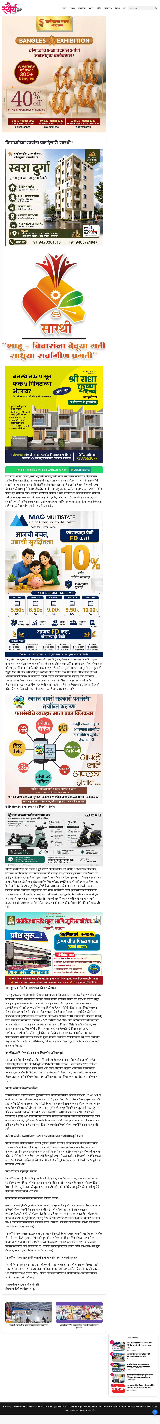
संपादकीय (107, 8)
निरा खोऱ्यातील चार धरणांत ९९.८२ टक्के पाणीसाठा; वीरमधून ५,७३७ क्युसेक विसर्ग (138, 1365)
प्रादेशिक (99, 8)
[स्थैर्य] (12, 8)
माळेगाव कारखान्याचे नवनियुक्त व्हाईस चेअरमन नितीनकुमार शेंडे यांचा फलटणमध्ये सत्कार (140, 1376)
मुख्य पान (64, 8)
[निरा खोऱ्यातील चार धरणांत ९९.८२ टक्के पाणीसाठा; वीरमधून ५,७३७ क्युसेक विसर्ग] (118, 1367)
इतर (124, 8)
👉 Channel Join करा (80, 470)
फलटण (72, 8)
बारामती (91, 8)
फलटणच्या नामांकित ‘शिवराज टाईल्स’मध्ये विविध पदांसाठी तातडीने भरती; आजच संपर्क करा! (140, 1386)
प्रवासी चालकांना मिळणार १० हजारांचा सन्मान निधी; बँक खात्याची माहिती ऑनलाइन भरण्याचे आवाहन (139, 1345)
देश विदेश (117, 8)
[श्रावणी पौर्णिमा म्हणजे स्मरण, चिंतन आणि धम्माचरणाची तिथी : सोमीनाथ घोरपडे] (118, 1357)
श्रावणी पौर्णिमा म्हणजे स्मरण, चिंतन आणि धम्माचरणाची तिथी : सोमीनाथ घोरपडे (138, 1355)
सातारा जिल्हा (82, 8)
